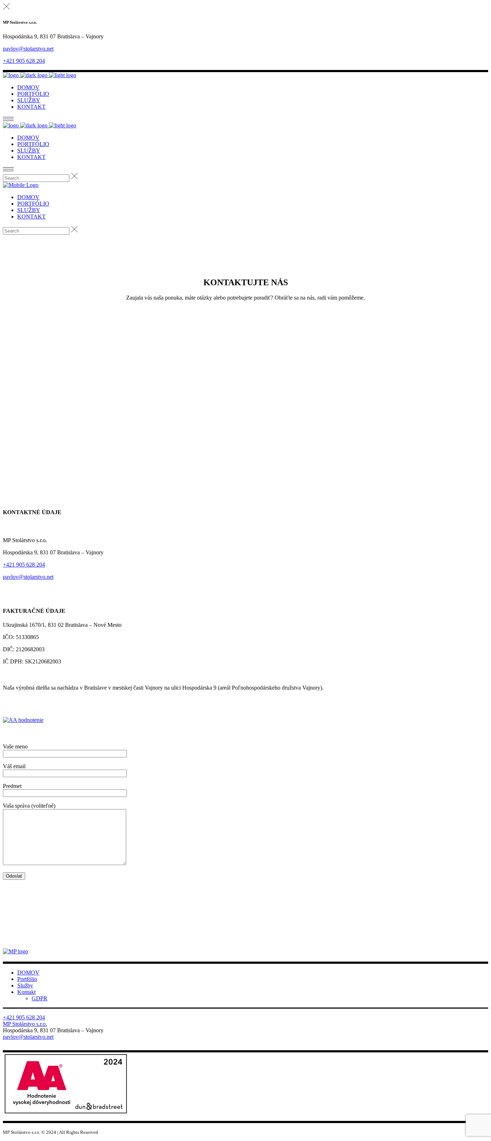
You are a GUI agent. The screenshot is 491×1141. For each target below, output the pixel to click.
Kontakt (26, 992)
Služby (25, 985)
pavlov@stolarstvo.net (28, 49)
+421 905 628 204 (24, 61)
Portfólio (27, 979)
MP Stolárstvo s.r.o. (25, 1024)
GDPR (39, 998)
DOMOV (28, 972)
